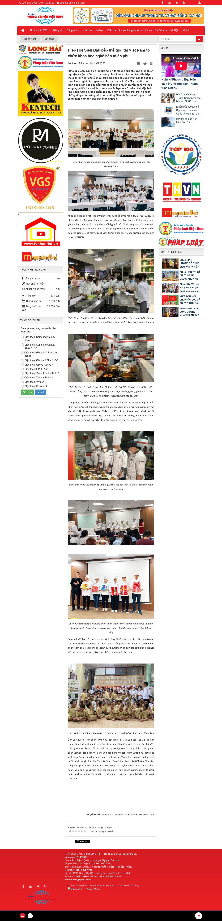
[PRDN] (181, 212)
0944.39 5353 (46, 2)
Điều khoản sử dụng (129, 885)
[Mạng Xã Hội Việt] (45, 15)
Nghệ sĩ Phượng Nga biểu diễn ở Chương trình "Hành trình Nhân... (179, 83)
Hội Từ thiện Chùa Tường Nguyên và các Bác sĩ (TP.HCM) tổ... (188, 98)
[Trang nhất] (23, 30)
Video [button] (99, 30)
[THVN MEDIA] (181, 191)
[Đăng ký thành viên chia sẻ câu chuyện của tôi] (138, 15)
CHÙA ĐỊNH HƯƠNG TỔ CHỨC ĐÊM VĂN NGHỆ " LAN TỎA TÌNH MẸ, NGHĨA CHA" (180, 266)
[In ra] (145, 63)
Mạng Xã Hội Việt (105, 885)
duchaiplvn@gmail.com (72, 2)
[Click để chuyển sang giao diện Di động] (30, 915)
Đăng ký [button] (57, 30)
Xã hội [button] (185, 30)
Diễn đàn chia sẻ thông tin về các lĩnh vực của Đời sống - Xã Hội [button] (142, 30)
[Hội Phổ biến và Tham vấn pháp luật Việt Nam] (181, 228)
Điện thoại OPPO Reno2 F (38, 364)
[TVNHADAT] (40, 229)
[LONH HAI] (40, 48)
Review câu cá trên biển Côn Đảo (186, 120)
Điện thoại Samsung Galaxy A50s (39, 338)
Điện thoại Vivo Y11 (35, 381)
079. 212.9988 (30, 2)
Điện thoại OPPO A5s (36, 369)
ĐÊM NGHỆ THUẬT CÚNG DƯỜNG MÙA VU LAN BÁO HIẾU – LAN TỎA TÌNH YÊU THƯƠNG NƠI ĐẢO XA (180, 315)
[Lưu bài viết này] (151, 63)
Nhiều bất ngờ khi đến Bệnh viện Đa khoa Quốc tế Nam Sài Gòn (188, 110)
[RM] (40, 140)
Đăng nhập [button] (73, 30)
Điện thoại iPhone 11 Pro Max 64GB (40, 354)
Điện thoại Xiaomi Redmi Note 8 (41, 373)
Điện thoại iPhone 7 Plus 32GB (41, 360)
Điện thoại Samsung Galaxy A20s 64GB (39, 346)
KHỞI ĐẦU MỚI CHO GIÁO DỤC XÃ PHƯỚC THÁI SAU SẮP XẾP (190, 301)
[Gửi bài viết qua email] (139, 63)
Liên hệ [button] (88, 30)
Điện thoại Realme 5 (35, 386)
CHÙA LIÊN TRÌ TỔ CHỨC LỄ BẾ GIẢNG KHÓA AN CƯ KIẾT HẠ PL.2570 (180, 278)
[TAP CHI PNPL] (181, 241)
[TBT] (40, 93)
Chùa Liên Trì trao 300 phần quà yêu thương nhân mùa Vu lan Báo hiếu (189, 289)
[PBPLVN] (40, 62)
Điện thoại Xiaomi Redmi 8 (39, 377)
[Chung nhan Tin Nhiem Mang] (84, 888)
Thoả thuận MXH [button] (39, 30)
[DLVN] (181, 154)
